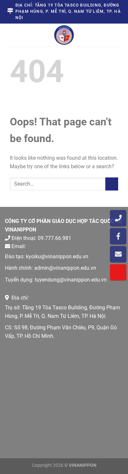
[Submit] (111, 183)
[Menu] (11, 35)
